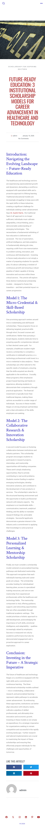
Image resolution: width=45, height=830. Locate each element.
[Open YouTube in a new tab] (38, 817)
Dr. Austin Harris (16, 213)
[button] (14, 767)
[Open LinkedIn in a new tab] (26, 817)
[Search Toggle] (3, 3)
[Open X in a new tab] (13, 817)
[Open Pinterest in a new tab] (32, 817)
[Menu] (41, 3)
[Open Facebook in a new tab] (6, 817)
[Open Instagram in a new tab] (20, 817)
